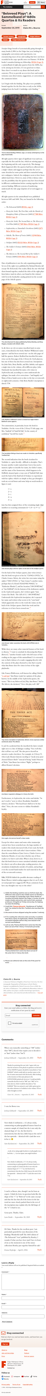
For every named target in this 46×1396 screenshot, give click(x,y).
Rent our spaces (29, 1356)
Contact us (10, 1368)
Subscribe (36, 1015)
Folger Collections (19, 40)
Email (4, 1303)
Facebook (7, 1376)
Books (5, 40)
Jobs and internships (8, 1353)
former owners (8, 36)
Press (3, 1356)
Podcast (26, 1353)
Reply (39, 1058)
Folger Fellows (35, 36)
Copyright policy (28, 1384)
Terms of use (16, 1384)
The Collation (7, 7)
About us (4, 1350)
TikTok (35, 1376)
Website (4, 1313)
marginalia (21, 36)
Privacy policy (6, 1384)
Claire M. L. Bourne (31, 28)
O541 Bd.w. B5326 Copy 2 (27, 257)
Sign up (5, 1344)
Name (4, 1294)
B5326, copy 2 (27, 207)
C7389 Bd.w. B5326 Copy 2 (29, 224)
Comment (5, 1272)
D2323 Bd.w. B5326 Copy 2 (28, 243)
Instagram (17, 1376)
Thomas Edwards (19, 906)
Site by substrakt (6, 1392)
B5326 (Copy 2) (37, 62)
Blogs (25, 1350)
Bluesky (6, 1379)
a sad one (5, 676)
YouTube (26, 1376)
